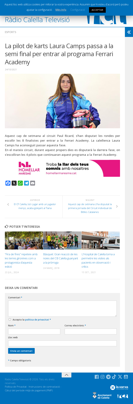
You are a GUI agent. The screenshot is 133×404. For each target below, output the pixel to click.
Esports (10, 32)
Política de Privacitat (16, 386)
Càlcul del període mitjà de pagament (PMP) (29, 390)
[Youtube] (126, 377)
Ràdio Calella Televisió (37, 19)
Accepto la (31, 319)
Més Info (60, 10)
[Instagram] (102, 377)
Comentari (15, 297)
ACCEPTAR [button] (97, 9)
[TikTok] (114, 377)
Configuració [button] (77, 10)
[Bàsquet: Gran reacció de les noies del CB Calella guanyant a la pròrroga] (62, 240)
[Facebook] (96, 377)
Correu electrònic (75, 325)
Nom (12, 325)
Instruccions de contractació (44, 386)
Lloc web (13, 337)
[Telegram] (108, 377)
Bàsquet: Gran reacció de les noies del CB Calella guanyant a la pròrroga (60, 258)
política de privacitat (37, 319)
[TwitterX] (120, 377)
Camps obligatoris (19, 360)
